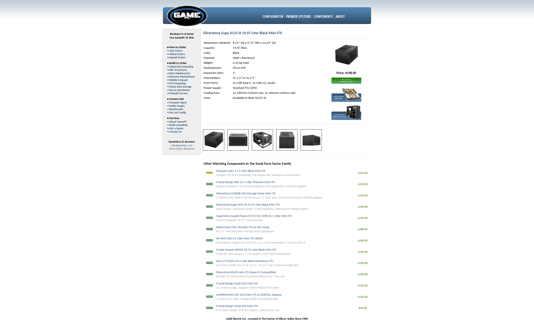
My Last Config (177, 112)
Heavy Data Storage (180, 86)
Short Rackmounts (179, 73)
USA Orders (176, 51)
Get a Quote (176, 128)
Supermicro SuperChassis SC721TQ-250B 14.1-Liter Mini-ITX (254, 216)
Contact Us (175, 132)
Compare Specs (178, 102)
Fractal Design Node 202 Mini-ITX (237, 283)
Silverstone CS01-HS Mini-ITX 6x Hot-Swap (243, 227)
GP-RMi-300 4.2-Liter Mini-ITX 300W (239, 238)
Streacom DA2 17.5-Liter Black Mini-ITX (240, 171)
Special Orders (177, 57)
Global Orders (177, 54)
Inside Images (177, 106)
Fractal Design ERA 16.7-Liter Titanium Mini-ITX (245, 182)
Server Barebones (179, 90)
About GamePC (178, 122)
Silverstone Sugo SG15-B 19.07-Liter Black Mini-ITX (248, 204)
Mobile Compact (178, 80)
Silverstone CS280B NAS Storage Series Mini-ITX (246, 193)
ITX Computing (177, 83)
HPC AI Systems (178, 70)
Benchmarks (176, 109)
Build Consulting (178, 125)
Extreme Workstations (182, 76)
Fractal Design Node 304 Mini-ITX (237, 306)
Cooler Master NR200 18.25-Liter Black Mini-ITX (246, 249)
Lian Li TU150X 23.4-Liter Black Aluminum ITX (244, 261)
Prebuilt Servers (178, 93)
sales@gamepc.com (182, 145)
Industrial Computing (181, 66)
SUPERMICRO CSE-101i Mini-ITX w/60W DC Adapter (249, 295)
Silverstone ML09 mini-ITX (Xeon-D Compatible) (246, 272)
